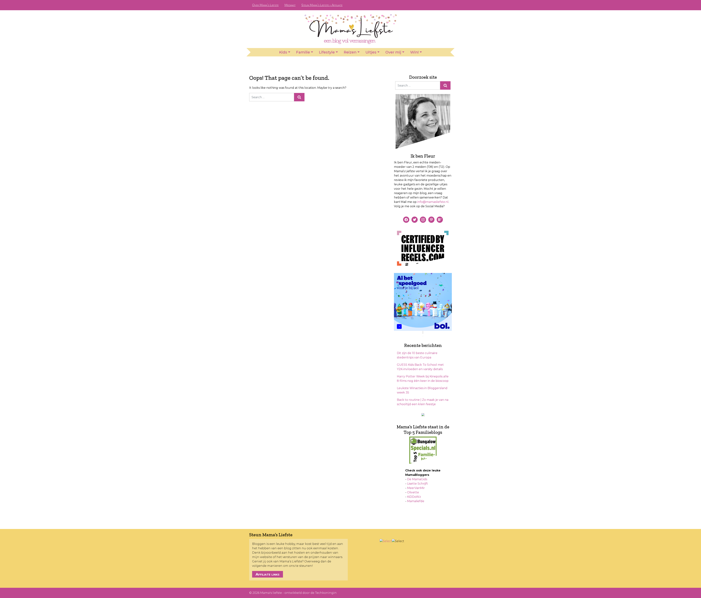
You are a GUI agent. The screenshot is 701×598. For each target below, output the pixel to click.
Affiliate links (267, 574)
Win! (414, 52)
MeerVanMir (416, 488)
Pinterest (434, 5)
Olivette (413, 492)
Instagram (440, 5)
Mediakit (290, 5)
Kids (283, 52)
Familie (303, 52)
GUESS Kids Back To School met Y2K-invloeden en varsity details (420, 367)
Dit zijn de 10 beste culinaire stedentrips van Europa (417, 355)
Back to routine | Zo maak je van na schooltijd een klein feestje (422, 402)
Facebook (429, 5)
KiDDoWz (414, 496)
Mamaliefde (415, 501)
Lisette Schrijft (417, 483)
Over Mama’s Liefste (265, 5)
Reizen (350, 52)
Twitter (446, 5)
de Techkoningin (324, 593)
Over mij (393, 52)
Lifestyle (327, 52)
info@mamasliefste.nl (433, 202)
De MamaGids (417, 479)
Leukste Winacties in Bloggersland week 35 (422, 390)
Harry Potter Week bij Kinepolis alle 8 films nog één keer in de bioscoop (423, 379)
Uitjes (370, 52)
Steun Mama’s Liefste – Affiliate (321, 5)
